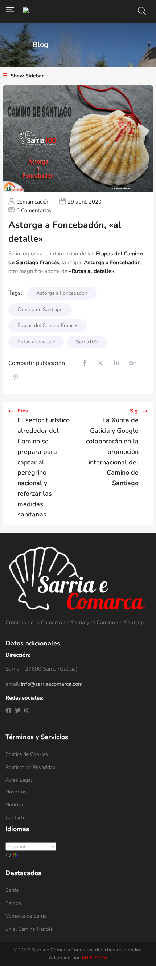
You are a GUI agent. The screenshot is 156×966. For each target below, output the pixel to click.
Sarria (12, 890)
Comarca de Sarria (25, 916)
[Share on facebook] (84, 363)
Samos (13, 903)
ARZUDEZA (94, 957)
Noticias (14, 804)
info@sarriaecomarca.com (52, 684)
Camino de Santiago (40, 309)
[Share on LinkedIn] (116, 363)
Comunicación (33, 201)
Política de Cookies (26, 754)
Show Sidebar (26, 75)
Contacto (15, 817)
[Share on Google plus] (132, 363)
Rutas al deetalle (36, 341)
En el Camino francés (29, 929)
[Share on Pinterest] (15, 377)
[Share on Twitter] (100, 363)
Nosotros (15, 791)
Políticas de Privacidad (30, 767)
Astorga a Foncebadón (112, 262)
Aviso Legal (18, 780)
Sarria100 (87, 341)
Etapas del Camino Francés (47, 325)
